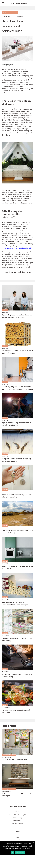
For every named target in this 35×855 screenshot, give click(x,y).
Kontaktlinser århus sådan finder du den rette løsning (17, 639)
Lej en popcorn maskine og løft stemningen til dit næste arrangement (16, 603)
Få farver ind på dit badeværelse (14, 759)
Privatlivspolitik (20, 852)
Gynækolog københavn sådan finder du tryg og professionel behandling (17, 316)
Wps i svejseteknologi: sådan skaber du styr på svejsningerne (17, 424)
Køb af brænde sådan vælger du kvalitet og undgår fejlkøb (17, 352)
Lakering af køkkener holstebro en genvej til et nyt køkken (17, 567)
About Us (17, 840)
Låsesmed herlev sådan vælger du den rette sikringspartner (16, 495)
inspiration (5, 310)
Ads (17, 837)
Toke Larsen (20, 16)
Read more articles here (17, 272)
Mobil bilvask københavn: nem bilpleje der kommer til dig (17, 675)
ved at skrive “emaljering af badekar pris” (17, 248)
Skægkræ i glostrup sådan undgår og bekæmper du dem (16, 460)
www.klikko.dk (19, 823)
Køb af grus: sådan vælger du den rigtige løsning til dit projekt (17, 531)
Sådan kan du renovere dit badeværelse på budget (17, 795)
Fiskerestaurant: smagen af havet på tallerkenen (16, 711)
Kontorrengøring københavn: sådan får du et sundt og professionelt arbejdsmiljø (17, 388)
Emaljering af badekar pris (10, 13)
